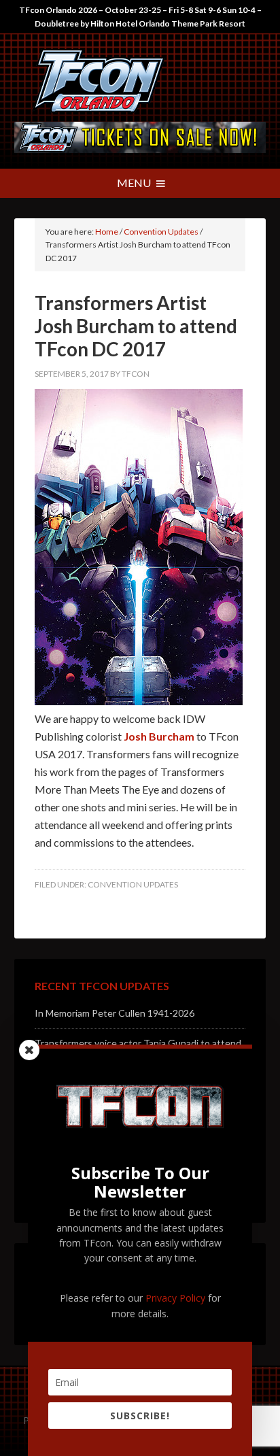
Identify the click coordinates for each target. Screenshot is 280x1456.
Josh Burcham (159, 736)
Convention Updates (133, 884)
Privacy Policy (175, 1297)
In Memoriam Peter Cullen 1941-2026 (114, 1013)
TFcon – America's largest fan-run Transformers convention (140, 81)
